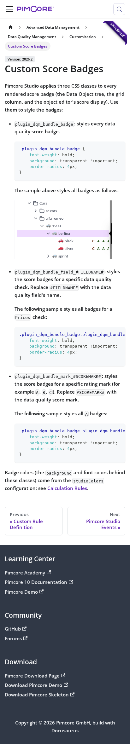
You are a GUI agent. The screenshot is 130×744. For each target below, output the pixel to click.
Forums (13, 638)
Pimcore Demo (21, 592)
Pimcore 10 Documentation (36, 582)
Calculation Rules (67, 488)
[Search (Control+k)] (119, 9)
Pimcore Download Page (32, 675)
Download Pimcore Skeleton (37, 694)
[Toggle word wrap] (107, 334)
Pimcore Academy (25, 572)
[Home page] (10, 27)
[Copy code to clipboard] (118, 149)
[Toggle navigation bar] (9, 9)
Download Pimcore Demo (33, 685)
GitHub (13, 629)
